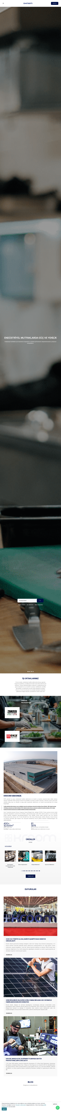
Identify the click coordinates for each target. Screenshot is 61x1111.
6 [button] (29, 870)
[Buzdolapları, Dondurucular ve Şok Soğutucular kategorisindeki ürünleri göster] (10, 856)
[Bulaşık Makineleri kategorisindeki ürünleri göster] (37, 856)
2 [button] (29, 671)
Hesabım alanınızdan (21, 1105)
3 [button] (31, 671)
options (55, 1104)
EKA (22, 728)
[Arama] (40, 600)
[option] (30, 340)
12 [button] (39, 870)
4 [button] (26, 870)
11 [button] (37, 870)
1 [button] (21, 870)
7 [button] (31, 870)
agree (4, 1109)
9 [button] (34, 870)
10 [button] (36, 870)
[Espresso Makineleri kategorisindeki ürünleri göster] (50, 856)
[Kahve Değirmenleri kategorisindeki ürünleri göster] (23, 856)
